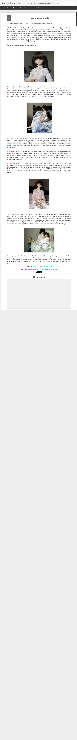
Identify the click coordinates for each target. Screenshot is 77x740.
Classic (3, 8)
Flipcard (8, 8)
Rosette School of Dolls (39, 17)
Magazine (15, 8)
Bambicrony (28, 269)
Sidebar (27, 8)
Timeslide (41, 8)
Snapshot (34, 8)
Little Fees (36, 269)
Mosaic (22, 8)
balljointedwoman (47, 266)
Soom (56, 269)
